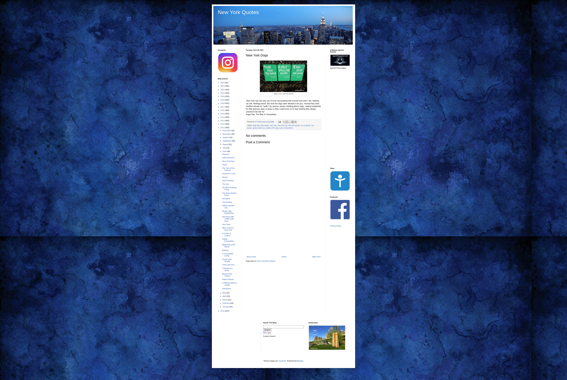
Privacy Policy (335, 226)
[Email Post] (279, 122)
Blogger (300, 361)
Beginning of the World (228, 246)
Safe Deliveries (228, 158)
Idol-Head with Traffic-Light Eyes (228, 219)
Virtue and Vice (228, 265)
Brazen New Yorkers (227, 275)
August (226, 144)
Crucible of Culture (226, 234)
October (226, 137)
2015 (222, 114)
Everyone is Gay (228, 174)
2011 (222, 128)
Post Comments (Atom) (266, 261)
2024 (222, 83)
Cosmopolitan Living (227, 255)
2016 (222, 110)
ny (301, 125)
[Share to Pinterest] (295, 121)
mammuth (282, 361)
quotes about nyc (259, 128)
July (224, 148)
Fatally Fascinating (228, 240)
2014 (222, 117)
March (225, 300)
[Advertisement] (283, 231)
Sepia (224, 165)
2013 (222, 121)
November (227, 134)
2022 (222, 90)
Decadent (226, 199)
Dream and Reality (226, 260)
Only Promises (228, 181)
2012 (222, 124)
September (227, 141)
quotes (249, 128)
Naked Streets (228, 279)
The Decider (227, 202)
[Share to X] (289, 121)
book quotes (264, 125)
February (226, 303)
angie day (256, 125)
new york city (282, 125)
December (227, 131)
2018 (222, 103)
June (225, 151)
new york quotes (294, 125)
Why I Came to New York (228, 229)
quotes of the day (272, 128)
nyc (312, 125)
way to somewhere (286, 128)
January (226, 307)
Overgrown (226, 289)
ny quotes (306, 125)
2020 (222, 96)
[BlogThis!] (287, 121)
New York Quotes (238, 12)
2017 (222, 107)
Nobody (225, 250)
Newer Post (251, 257)
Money (225, 177)
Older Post (316, 257)
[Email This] (284, 121)
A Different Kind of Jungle (229, 284)
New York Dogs (228, 161)
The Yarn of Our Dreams (228, 169)
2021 (222, 93)
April (225, 296)
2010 (222, 311)
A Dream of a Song (227, 269)
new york (273, 125)
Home (284, 257)
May (224, 293)
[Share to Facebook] (292, 121)
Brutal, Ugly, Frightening (228, 212)
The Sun (225, 184)
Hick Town (226, 224)
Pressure (225, 154)
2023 (222, 86)
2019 (222, 100)
